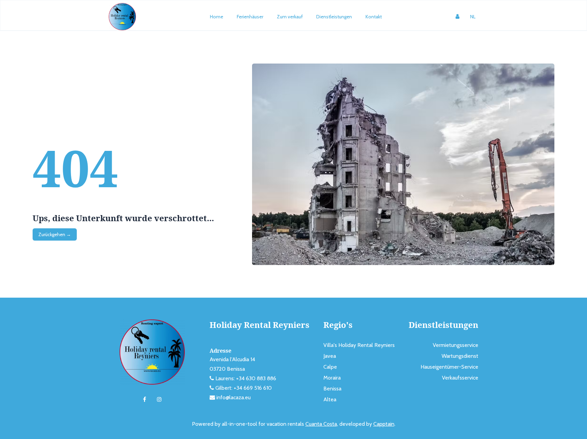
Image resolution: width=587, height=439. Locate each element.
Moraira (332, 377)
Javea (329, 356)
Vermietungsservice (455, 345)
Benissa (332, 388)
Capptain (383, 424)
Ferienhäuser (250, 17)
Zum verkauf (290, 17)
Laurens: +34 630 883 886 (245, 378)
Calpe (330, 367)
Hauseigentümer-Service (449, 367)
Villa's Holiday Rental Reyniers (359, 345)
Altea (329, 399)
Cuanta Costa (321, 424)
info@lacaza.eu (233, 397)
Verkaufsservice (460, 377)
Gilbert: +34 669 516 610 (243, 388)
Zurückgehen (54, 234)
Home (216, 17)
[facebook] (144, 400)
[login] (457, 16)
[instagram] (159, 400)
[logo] (122, 16)
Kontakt (374, 17)
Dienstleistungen (334, 17)
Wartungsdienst (460, 356)
